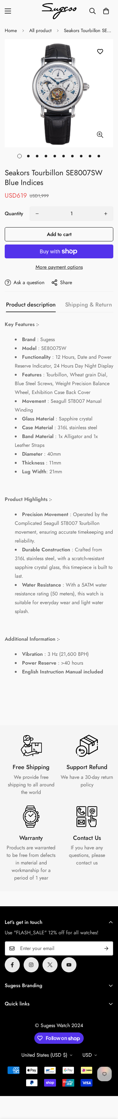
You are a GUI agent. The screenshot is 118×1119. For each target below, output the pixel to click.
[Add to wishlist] (100, 52)
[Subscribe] (106, 948)
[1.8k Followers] (12, 964)
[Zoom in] (100, 134)
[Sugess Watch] (59, 11)
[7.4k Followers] (31, 964)
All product (40, 30)
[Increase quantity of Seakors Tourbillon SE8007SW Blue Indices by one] (105, 214)
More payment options (59, 267)
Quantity (14, 213)
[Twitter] (50, 964)
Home (11, 30)
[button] (106, 11)
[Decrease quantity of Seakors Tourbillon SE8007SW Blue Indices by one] (37, 214)
